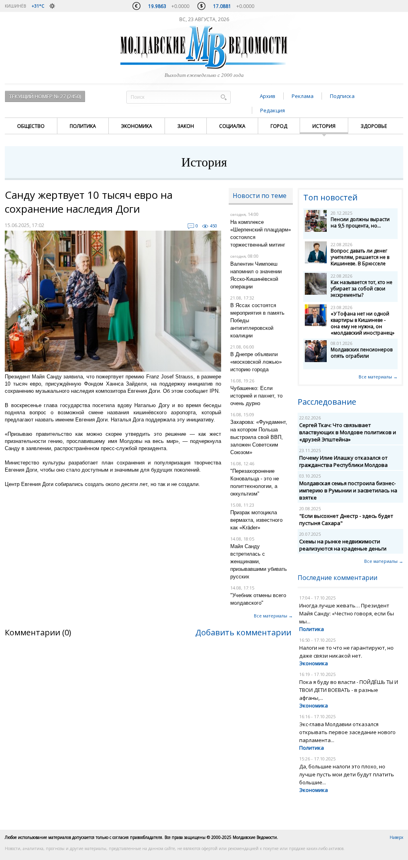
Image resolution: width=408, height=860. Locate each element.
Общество (31, 126)
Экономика (136, 126)
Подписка (342, 96)
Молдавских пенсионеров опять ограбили (361, 352)
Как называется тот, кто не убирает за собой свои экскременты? (361, 288)
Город (279, 126)
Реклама (303, 96)
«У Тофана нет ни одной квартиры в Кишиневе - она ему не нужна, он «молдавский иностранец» (362, 323)
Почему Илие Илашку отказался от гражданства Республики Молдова (343, 461)
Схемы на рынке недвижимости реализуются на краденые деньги (342, 545)
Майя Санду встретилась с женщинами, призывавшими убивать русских (258, 561)
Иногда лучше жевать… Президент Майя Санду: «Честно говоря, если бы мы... (346, 613)
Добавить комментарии (243, 632)
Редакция (272, 110)
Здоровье (374, 126)
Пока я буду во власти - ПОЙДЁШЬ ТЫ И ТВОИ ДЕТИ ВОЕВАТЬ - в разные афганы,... (348, 689)
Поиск (224, 97)
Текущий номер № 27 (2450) (45, 96)
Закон (185, 126)
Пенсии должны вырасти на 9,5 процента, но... (360, 222)
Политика (83, 126)
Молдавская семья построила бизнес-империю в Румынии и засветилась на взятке (348, 490)
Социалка (232, 126)
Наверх (396, 837)
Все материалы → (273, 616)
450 (213, 226)
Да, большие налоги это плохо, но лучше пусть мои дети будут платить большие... (346, 774)
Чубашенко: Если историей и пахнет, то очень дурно (256, 395)
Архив (267, 96)
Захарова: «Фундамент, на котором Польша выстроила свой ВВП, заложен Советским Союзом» (258, 437)
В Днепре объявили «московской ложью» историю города (256, 361)
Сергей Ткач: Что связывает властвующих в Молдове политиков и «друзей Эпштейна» (347, 432)
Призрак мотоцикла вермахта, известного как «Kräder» (256, 520)
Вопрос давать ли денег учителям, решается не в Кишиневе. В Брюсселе (360, 257)
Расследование (327, 401)
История (323, 126)
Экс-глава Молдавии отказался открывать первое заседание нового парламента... (347, 732)
